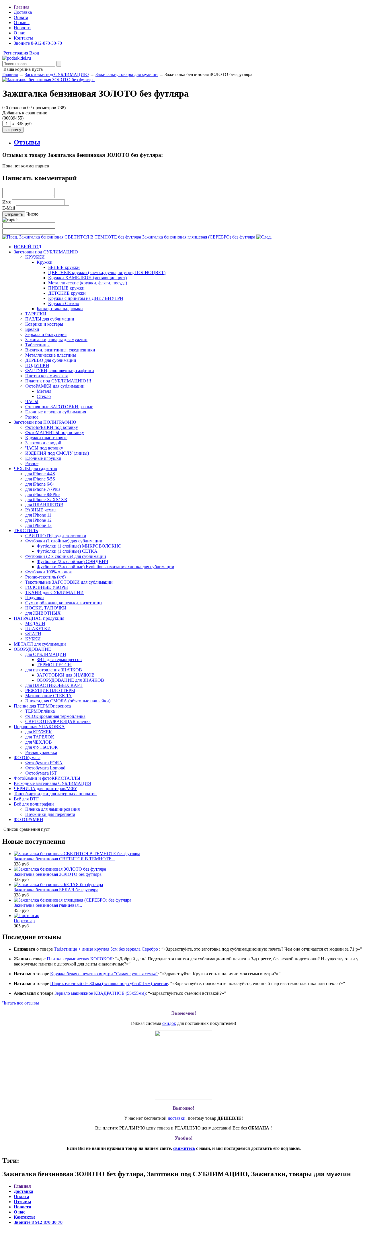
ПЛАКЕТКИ (38, 628)
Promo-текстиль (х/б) (45, 576)
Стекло (44, 396)
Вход (34, 52)
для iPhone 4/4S (40, 473)
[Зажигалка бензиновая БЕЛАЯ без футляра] (58, 884)
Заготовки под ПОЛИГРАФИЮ (45, 422)
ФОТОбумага (27, 757)
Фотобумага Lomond (45, 767)
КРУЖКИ (35, 257)
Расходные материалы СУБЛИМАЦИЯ (52, 783)
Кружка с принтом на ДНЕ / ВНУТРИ (85, 298)
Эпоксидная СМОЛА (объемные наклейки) (67, 700)
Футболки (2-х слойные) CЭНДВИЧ (72, 561)
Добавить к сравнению (24, 112)
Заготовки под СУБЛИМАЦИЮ (57, 74)
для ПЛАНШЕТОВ (44, 504)
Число (32, 214)
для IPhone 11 (38, 515)
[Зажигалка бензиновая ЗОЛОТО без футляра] (16, 58)
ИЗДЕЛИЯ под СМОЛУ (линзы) (57, 453)
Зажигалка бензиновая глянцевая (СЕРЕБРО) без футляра (198, 236)
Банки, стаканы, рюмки (60, 308)
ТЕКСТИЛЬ (26, 530)
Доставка (23, 12)
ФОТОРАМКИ (28, 819)
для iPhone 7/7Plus (42, 489)
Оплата (21, 17)
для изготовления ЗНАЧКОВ (53, 669)
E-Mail (8, 208)
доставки (177, 1118)
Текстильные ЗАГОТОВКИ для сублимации (69, 582)
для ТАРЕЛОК (39, 736)
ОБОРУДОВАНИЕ (32, 649)
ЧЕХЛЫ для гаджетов (35, 468)
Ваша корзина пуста (22, 69)
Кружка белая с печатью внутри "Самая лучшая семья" (104, 973)
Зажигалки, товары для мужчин (126, 74)
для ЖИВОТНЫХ (43, 613)
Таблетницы (37, 344)
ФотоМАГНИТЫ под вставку (54, 432)
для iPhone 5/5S (40, 478)
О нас (19, 32)
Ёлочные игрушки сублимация (55, 411)
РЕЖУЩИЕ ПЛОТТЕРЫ (50, 690)
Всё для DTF (26, 798)
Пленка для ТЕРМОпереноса (42, 705)
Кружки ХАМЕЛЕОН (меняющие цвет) (87, 277)
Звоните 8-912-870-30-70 (38, 43)
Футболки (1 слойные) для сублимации (63, 540)
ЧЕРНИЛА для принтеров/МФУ (45, 788)
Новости (22, 27)
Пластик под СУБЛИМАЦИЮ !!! (58, 380)
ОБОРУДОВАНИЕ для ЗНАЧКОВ (70, 680)
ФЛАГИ (33, 633)
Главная (21, 7)
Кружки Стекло (63, 303)
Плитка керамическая (46, 375)
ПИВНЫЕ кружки (66, 288)
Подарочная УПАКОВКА (39, 726)
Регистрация (15, 52)
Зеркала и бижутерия (46, 334)
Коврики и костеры (44, 324)
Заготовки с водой (43, 442)
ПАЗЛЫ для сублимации (49, 318)
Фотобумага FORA (44, 762)
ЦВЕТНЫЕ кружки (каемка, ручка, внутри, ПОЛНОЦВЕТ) (106, 272)
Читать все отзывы (20, 1002)
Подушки (34, 597)
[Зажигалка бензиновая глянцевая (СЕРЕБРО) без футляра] (264, 236)
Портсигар (24, 920)
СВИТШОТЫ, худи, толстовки (55, 535)
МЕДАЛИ (35, 623)
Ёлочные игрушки (43, 458)
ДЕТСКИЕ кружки (67, 293)
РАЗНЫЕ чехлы (40, 509)
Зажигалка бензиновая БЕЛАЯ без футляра (56, 889)
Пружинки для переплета (50, 814)
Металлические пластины (50, 355)
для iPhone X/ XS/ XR (46, 499)
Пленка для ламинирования (52, 809)
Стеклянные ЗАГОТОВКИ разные (59, 406)
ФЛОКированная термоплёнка (55, 716)
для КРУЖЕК (38, 731)
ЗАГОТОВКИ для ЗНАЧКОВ (66, 675)
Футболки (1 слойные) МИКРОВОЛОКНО (79, 546)
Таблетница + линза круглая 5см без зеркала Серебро (106, 949)
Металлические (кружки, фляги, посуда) (87, 282)
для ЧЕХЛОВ (38, 742)
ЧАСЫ (31, 401)
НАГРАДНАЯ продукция (39, 618)
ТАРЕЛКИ (35, 313)
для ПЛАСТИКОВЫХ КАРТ (54, 685)
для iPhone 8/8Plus (42, 494)
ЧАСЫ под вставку (44, 447)
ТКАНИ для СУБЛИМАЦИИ (54, 592)
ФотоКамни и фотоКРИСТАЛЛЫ (47, 778)
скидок (169, 1023)
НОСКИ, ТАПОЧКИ (46, 607)
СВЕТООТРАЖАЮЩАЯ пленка (58, 721)
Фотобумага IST (41, 773)
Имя (6, 202)
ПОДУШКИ (37, 365)
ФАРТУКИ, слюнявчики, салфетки (59, 370)
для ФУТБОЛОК (41, 747)
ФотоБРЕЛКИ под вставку (51, 427)
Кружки (44, 262)
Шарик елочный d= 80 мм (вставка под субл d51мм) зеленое (109, 983)
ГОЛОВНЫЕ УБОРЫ (46, 587)
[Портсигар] (26, 915)
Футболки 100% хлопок (48, 571)
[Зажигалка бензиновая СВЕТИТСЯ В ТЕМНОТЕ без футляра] (10, 236)
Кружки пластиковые (46, 437)
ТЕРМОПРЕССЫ (54, 664)
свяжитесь (184, 1148)
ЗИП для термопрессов (59, 659)
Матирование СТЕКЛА (48, 695)
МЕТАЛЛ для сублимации (40, 644)
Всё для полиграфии (34, 804)
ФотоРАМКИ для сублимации (55, 386)
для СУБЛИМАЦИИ (45, 654)
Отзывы (22, 22)
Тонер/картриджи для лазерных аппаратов (55, 793)
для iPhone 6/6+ (40, 484)
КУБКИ (33, 638)
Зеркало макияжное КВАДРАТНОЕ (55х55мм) (100, 993)
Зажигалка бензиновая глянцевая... (48, 905)
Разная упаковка (41, 752)
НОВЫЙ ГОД (27, 246)
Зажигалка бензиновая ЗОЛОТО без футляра (57, 874)
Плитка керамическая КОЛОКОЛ (80, 958)
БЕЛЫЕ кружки (64, 267)
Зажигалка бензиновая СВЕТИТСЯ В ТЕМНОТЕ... (64, 858)
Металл (44, 391)
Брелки (32, 329)
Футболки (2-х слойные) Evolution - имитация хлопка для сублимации (105, 566)
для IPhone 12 (38, 520)
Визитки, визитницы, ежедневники (60, 349)
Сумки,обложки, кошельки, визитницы (63, 602)
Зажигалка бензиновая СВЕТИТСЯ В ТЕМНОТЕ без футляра (80, 236)
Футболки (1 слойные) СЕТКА (67, 551)
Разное (31, 417)
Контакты (23, 38)
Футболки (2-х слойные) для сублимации (65, 556)
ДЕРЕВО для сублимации (50, 360)
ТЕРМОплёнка (40, 711)
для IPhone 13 (38, 525)
